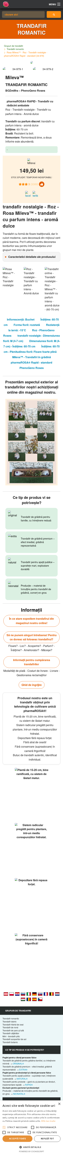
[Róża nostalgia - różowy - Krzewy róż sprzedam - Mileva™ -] (11, 994)
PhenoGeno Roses (31, 368)
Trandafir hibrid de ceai (13, 1024)
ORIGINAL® (18, 1063)
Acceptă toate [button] (17, 1138)
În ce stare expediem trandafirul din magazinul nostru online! (31, 621)
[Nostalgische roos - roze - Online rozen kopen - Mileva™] (57, 994)
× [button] (59, 1104)
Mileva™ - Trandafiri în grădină (31, 357)
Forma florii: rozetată (27, 325)
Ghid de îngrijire (32, 685)
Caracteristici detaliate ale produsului (31, 257)
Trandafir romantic (15, 49)
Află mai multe (48, 1121)
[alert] (31, 1127)
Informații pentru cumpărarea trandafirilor (31, 662)
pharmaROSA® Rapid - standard (31, 362)
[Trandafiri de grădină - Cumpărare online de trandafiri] (54, 14)
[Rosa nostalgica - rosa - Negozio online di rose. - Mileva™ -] (29, 994)
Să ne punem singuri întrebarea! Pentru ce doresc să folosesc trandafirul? (32, 637)
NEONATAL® (19, 1093)
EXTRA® (23, 1069)
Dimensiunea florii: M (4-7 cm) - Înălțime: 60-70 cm (31, 343)
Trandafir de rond (10, 1027)
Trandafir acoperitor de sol (14, 1039)
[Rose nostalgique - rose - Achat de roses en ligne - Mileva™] (46, 994)
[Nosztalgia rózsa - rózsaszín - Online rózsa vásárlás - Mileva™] (23, 999)
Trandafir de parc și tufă (13, 1030)
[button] (31, 1147)
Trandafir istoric (9, 1021)
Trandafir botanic (10, 1042)
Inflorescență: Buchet (20, 319)
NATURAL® (22, 1078)
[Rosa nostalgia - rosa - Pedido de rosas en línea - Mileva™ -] (34, 999)
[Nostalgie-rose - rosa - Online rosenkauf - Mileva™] (34, 994)
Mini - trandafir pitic (11, 1036)
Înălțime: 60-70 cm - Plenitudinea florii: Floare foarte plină (32, 349)
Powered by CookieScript (31, 1151)
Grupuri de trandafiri (13, 45)
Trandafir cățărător (11, 1033)
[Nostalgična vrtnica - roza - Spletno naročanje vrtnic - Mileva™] (23, 994)
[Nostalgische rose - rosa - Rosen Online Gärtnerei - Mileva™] (6, 994)
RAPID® (29, 1084)
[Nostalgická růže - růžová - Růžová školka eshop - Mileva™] (40, 999)
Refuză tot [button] (47, 1138)
